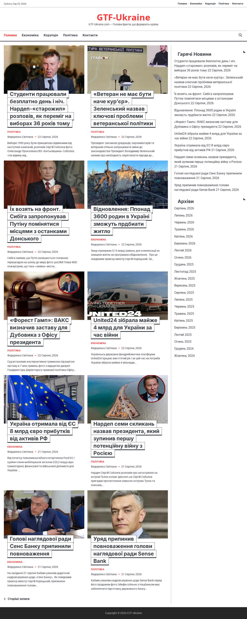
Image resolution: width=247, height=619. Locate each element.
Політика (224, 3)
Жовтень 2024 (184, 356)
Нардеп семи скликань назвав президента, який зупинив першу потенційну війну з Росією (126, 439)
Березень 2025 (184, 328)
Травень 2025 (184, 313)
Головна (182, 3)
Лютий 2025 (183, 335)
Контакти (237, 3)
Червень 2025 (184, 307)
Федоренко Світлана (20, 136)
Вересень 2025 (184, 286)
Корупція (210, 3)
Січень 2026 (182, 258)
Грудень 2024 (184, 349)
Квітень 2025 (183, 321)
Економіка (196, 3)
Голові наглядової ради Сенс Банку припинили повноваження (40, 546)
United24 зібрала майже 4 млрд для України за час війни (125, 327)
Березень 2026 (184, 243)
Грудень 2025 (184, 264)
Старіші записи (19, 599)
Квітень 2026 (183, 236)
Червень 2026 (184, 222)
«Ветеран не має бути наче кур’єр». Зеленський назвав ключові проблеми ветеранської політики (123, 109)
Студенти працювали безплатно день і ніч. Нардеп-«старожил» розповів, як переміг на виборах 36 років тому (40, 109)
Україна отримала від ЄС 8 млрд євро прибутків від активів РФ (43, 431)
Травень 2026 (184, 229)
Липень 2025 (183, 300)
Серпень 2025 (184, 292)
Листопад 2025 (185, 271)
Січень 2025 (182, 342)
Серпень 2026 (184, 208)
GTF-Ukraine (123, 17)
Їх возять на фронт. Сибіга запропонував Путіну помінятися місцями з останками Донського (38, 224)
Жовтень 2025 (184, 279)
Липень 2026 (183, 215)
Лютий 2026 (183, 250)
